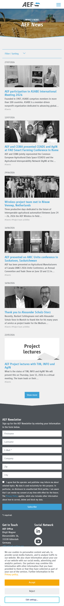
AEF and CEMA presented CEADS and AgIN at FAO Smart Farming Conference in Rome (31, 148)
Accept (32, 582)
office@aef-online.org (13, 546)
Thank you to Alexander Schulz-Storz (28, 312)
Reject (32, 591)
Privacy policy (11, 574)
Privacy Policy (12, 496)
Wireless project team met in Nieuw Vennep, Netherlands (27, 203)
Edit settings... (32, 600)
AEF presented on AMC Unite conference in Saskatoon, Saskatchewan (31, 258)
